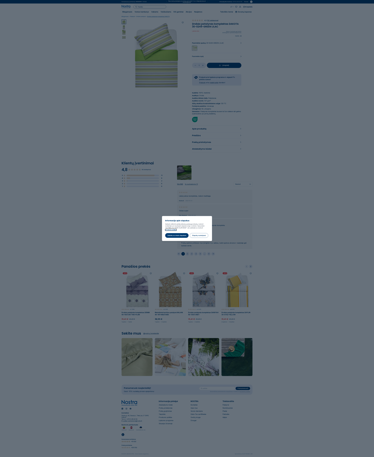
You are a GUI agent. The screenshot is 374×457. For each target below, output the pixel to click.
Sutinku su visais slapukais (177, 235)
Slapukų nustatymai (199, 235)
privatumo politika (170, 230)
